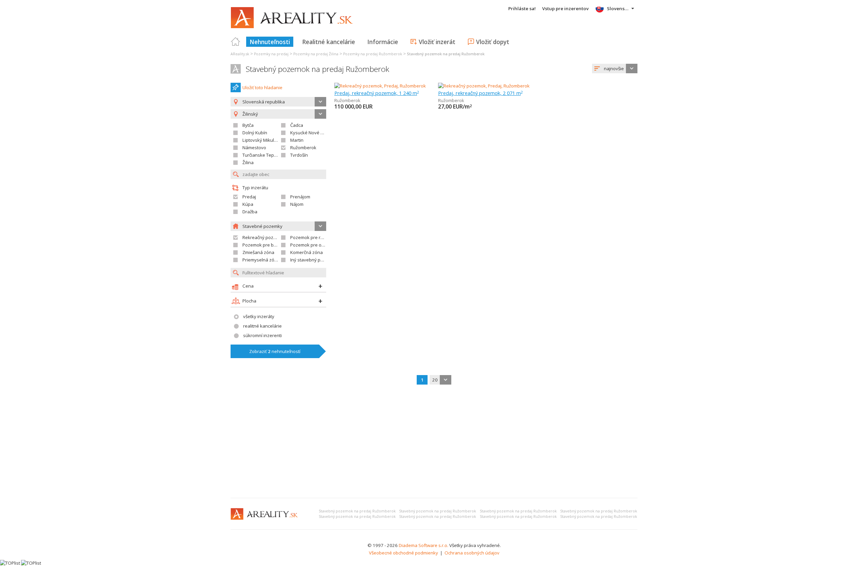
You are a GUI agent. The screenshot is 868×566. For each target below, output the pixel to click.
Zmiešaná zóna (258, 252)
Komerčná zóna (306, 252)
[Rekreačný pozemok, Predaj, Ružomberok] (380, 86)
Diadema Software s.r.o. (423, 545)
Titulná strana (236, 42)
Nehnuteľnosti (270, 42)
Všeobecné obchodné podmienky (403, 553)
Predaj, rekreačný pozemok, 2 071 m (480, 93)
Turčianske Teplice (261, 155)
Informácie (382, 42)
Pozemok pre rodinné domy (319, 237)
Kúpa (247, 204)
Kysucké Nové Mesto (311, 133)
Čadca (296, 125)
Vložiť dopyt (492, 42)
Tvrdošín (299, 155)
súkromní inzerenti (262, 335)
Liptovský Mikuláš (260, 140)
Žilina (248, 162)
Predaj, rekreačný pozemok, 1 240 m (376, 93)
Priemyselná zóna (261, 260)
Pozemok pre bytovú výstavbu (273, 245)
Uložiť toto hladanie (262, 87)
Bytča (248, 125)
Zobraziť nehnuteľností (274, 351)
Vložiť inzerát (437, 42)
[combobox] (614, 68)
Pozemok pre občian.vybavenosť (324, 245)
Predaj (249, 197)
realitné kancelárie (262, 326)
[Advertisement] (434, 441)
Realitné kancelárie (328, 42)
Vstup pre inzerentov (565, 8)
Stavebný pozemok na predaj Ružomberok (317, 69)
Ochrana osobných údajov (472, 553)
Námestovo (254, 147)
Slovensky (618, 8)
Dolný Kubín (254, 133)
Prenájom (300, 197)
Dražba (249, 212)
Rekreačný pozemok (263, 237)
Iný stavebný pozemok (313, 260)
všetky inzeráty (258, 316)
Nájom (296, 204)
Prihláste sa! (522, 8)
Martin (296, 140)
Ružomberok (303, 147)
